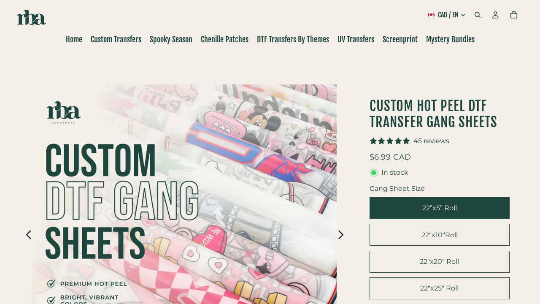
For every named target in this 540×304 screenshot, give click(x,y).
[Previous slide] (26, 236)
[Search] (477, 14)
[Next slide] (343, 236)
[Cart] (514, 14)
